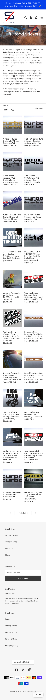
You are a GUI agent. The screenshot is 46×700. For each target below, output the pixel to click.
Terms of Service (12, 639)
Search (8, 619)
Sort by (6, 106)
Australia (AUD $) (22, 662)
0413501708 (10, 593)
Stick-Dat (18, 692)
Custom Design (12, 535)
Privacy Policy (11, 625)
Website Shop (11, 542)
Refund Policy (11, 632)
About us (9, 548)
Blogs (7, 555)
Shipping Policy (11, 645)
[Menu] (41, 17)
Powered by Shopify (29, 692)
